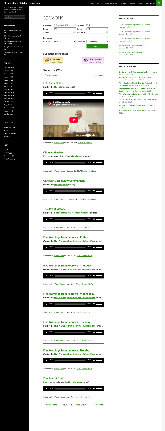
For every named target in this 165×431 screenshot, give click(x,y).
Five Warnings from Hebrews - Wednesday (68, 293)
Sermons (95, 3)
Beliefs (132, 3)
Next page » (99, 75)
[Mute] (94, 93)
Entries (8, 153)
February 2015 (9, 108)
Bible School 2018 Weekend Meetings (72, 212)
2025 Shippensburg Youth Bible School (134, 31)
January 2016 (8, 102)
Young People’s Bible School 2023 (132, 45)
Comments (9, 156)
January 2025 (8, 71)
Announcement (9, 127)
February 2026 (9, 68)
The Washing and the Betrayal (132, 94)
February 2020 (9, 89)
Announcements (110, 3)
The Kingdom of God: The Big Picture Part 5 (138, 83)
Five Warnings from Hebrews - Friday (65, 237)
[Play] (46, 93)
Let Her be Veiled (53, 83)
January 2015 (8, 111)
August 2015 (8, 105)
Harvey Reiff (131, 91)
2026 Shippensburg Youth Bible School (134, 24)
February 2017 (9, 99)
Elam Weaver (151, 99)
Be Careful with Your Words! (131, 72)
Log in (6, 150)
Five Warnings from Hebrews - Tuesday (66, 322)
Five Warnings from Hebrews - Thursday (67, 265)
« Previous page (50, 75)
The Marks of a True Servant (131, 99)
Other (59, 62)
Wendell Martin (127, 85)
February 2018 (9, 95)
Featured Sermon (10, 133)
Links (140, 3)
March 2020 (8, 86)
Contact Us (150, 3)
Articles (123, 3)
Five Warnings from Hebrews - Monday (66, 350)
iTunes (53, 62)
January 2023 (8, 77)
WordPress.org (9, 159)
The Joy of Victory (54, 209)
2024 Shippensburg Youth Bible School (134, 38)
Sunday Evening (85, 143)
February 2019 (9, 92)
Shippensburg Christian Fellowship (22, 3)
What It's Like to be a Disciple (132, 77)
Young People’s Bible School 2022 (132, 52)
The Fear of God (53, 378)
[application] (73, 93)
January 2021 (8, 83)
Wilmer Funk (59, 143)
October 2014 (9, 114)
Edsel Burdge (153, 94)
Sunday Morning (88, 171)
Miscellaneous (61, 86)
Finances (7, 136)
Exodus (46, 156)
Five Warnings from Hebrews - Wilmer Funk (74, 241)
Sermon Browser (81, 404)
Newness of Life (126, 111)
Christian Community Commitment (64, 180)
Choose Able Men (53, 152)
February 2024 (9, 74)
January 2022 (8, 80)
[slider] (99, 93)
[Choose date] (74, 32)
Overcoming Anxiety (128, 105)
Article (6, 130)
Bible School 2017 (84, 256)
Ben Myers (150, 72)
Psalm (46, 382)
